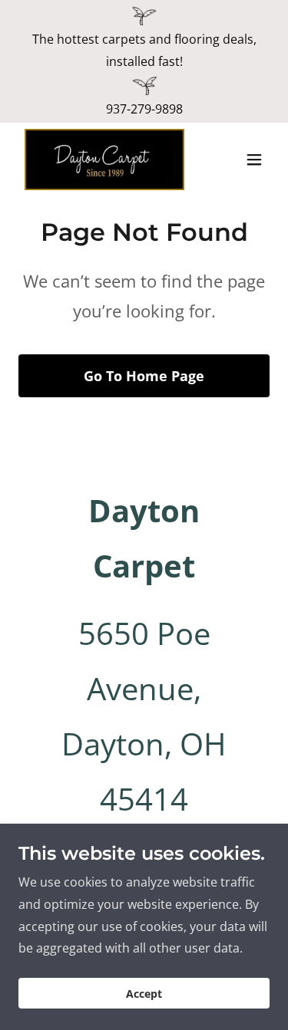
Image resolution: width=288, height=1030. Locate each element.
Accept (144, 993)
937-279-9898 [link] (144, 108)
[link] (104, 159)
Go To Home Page (144, 376)
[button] (254, 159)
